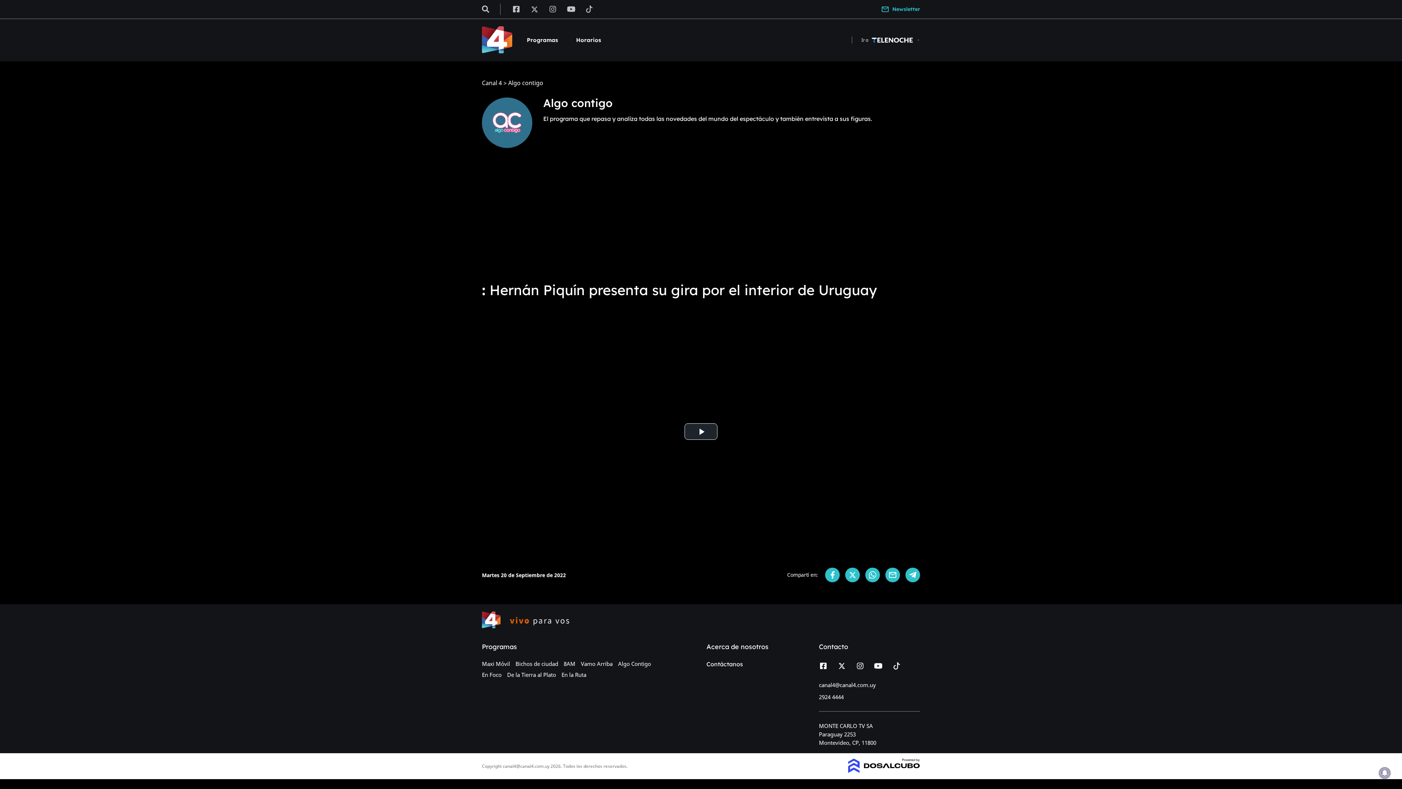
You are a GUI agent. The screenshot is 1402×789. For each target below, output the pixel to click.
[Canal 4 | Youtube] (571, 8)
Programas (542, 40)
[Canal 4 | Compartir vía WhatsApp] (872, 575)
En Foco (492, 674)
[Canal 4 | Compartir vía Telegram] (912, 575)
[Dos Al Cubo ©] (884, 770)
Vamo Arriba (597, 663)
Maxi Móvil (496, 663)
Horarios (588, 40)
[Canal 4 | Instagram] (553, 8)
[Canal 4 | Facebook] (516, 8)
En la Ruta (574, 674)
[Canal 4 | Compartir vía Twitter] (852, 575)
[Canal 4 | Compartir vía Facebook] (832, 575)
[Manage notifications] (1385, 773)
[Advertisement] (701, 219)
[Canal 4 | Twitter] (534, 8)
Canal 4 (492, 83)
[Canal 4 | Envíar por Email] (892, 575)
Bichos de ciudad (537, 663)
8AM (569, 663)
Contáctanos (724, 664)
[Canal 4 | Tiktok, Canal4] (589, 8)
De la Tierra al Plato (531, 674)
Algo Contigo (634, 663)
